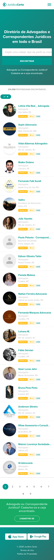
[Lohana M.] (9, 341)
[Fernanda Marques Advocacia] (9, 322)
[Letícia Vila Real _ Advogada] (9, 115)
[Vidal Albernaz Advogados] (9, 153)
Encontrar (27, 61)
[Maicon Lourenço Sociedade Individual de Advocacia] (9, 454)
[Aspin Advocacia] (9, 134)
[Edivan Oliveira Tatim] (9, 266)
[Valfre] (9, 209)
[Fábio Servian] (9, 360)
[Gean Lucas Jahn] (9, 379)
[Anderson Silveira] (9, 416)
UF (4, 97)
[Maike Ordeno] (9, 172)
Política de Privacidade (27, 554)
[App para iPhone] (16, 539)
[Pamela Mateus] (9, 285)
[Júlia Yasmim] (9, 228)
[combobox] (27, 52)
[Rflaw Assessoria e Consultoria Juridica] (9, 435)
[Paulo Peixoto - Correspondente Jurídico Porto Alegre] (9, 247)
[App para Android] (38, 539)
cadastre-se (27, 518)
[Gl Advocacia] (9, 473)
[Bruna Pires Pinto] (9, 397)
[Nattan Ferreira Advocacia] (9, 303)
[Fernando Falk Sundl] (9, 191)
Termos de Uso (27, 550)
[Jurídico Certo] (13, 6)
